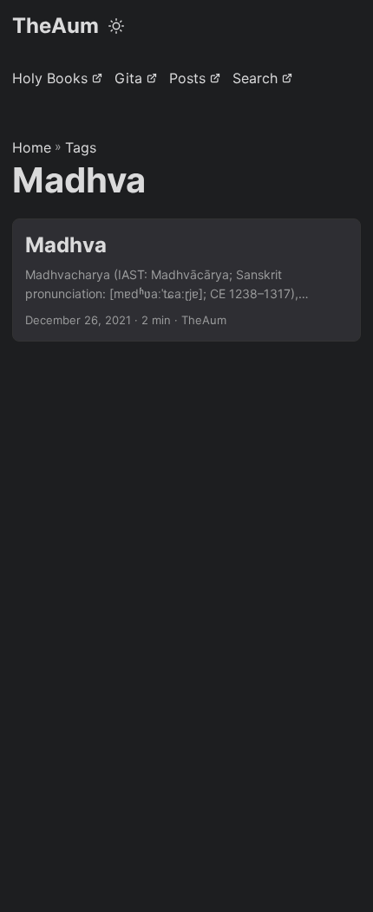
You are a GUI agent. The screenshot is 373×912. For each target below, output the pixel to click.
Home (31, 147)
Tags (80, 147)
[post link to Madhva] (186, 280)
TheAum (55, 25)
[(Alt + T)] (116, 26)
